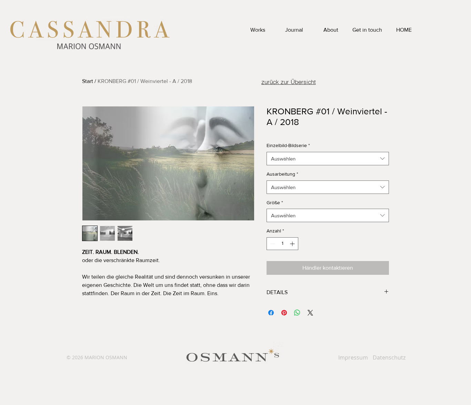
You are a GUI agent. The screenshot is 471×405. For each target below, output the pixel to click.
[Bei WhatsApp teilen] (297, 313)
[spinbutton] (282, 244)
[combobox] (328, 158)
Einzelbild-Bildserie (288, 145)
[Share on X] (310, 313)
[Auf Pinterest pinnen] (284, 313)
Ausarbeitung (282, 174)
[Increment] (293, 244)
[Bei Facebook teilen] (271, 313)
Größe (275, 202)
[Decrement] (272, 244)
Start (87, 81)
